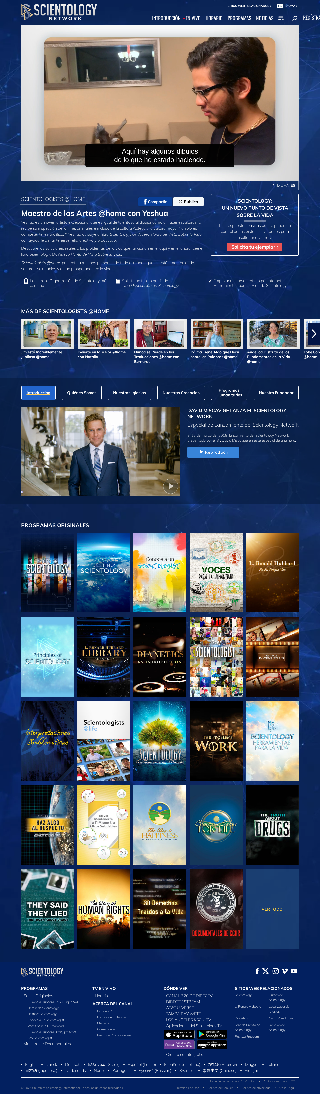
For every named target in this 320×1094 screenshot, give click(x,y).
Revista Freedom (247, 1036)
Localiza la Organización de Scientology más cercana (69, 283)
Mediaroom (105, 1023)
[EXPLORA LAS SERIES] (47, 572)
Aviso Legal (287, 1088)
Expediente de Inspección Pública (232, 1081)
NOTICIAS (265, 18)
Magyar (252, 1064)
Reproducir (216, 452)
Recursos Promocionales (114, 1035)
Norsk (99, 1070)
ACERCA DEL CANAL (112, 1003)
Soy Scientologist (40, 1038)
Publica (191, 201)
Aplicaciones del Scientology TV (194, 1025)
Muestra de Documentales (47, 1043)
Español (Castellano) (182, 1064)
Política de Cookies (220, 1088)
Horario (101, 995)
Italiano (273, 1064)
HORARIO (214, 18)
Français (252, 1070)
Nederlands (76, 1070)
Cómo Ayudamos (281, 1018)
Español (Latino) (142, 1064)
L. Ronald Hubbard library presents (52, 1032)
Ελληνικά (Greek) (104, 1064)
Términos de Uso (188, 1088)
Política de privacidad (256, 1088)
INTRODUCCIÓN (166, 18)
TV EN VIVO (104, 988)
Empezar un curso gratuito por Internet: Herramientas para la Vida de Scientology (250, 283)
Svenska (187, 1070)
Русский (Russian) (155, 1070)
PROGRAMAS (239, 18)
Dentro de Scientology (43, 1008)
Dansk (51, 1064)
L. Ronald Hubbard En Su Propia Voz (53, 1002)
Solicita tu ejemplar (254, 247)
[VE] (47, 657)
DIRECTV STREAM (183, 1001)
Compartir (157, 201)
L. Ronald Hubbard (248, 1006)
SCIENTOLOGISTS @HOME (53, 199)
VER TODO (272, 909)
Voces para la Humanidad (46, 1026)
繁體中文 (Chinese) (220, 1070)
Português (121, 1070)
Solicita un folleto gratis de (150, 283)
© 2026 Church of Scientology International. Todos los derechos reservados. (72, 1088)
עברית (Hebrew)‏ (222, 1064)
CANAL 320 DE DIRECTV (189, 995)
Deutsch (72, 1064)
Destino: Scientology (42, 1014)
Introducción (105, 1011)
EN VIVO (193, 18)
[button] (6, 334)
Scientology (243, 995)
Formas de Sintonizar (112, 1017)
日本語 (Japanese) (41, 1070)
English (31, 1064)
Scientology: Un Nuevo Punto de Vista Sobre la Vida (75, 254)
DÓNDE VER (176, 988)
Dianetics (241, 1018)
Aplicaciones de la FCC (279, 1081)
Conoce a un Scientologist (46, 1020)
